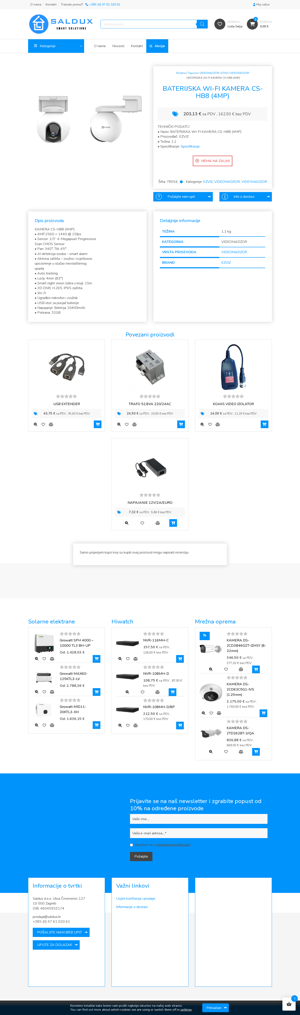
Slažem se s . (163, 844)
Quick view (35, 424)
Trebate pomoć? (90, 4)
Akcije (160, 46)
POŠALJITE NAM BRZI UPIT (59, 932)
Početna (181, 73)
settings (186, 1010)
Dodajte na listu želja (43, 424)
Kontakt (51, 4)
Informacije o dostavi (132, 907)
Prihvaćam (214, 1008)
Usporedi (51, 424)
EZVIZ (224, 73)
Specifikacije (190, 146)
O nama (35, 4)
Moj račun (262, 4)
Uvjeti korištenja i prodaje (135, 898)
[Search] (202, 24)
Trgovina (193, 73)
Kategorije (48, 46)
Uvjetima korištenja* (173, 844)
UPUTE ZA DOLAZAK (54, 944)
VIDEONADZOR (209, 73)
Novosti (118, 46)
